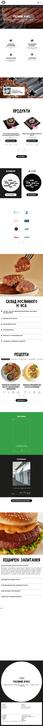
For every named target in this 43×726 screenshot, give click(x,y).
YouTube (4, 716)
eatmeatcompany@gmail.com (28, 716)
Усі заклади (10, 194)
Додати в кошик (11, 140)
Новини (23, 704)
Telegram (24, 717)
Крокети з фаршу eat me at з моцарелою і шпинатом (11, 387)
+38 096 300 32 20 (26, 715)
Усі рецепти (21, 400)
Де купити (4, 706)
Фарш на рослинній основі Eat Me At (32, 134)
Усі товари (21, 156)
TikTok (3, 719)
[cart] (38, 2)
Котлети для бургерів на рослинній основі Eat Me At (11, 134)
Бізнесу (4, 705)
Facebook (4, 717)
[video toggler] (7, 91)
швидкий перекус (32, 359)
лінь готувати (14, 359)
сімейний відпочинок (23, 359)
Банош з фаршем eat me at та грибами (32, 386)
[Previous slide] (18, 150)
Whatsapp (24, 720)
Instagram (4, 715)
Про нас (4, 708)
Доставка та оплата (26, 706)
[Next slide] (24, 150)
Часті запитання (25, 708)
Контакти (24, 705)
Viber (23, 719)
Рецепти (4, 704)
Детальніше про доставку (21, 500)
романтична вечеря (5, 359)
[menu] (41, 2)
